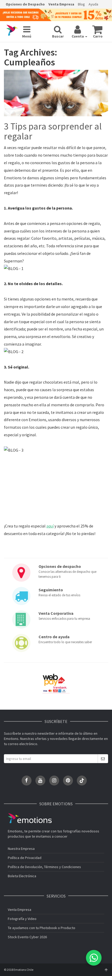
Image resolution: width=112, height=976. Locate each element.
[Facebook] (27, 780)
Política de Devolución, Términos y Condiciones (44, 866)
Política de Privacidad (24, 857)
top (106, 970)
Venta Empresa (61, 4)
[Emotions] (12, 30)
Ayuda (93, 4)
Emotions (30, 818)
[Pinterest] (68, 780)
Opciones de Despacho (25, 4)
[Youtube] (40, 780)
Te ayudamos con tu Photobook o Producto (41, 927)
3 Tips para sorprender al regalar (53, 131)
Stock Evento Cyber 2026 (27, 937)
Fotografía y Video (22, 918)
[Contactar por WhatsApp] (94, 958)
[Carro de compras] (97, 29)
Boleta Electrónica (22, 876)
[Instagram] (54, 780)
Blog (81, 4)
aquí (50, 526)
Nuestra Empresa (21, 848)
